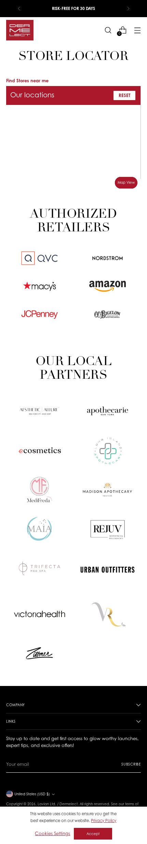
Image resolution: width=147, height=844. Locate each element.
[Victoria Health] (39, 614)
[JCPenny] (39, 314)
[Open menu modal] (137, 30)
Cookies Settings (52, 833)
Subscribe (131, 764)
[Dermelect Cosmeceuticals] (20, 30)
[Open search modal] (108, 30)
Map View (126, 182)
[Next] (128, 8)
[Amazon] (108, 286)
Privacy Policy (103, 820)
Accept (92, 834)
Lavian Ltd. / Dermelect (58, 804)
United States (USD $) (32, 794)
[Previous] (19, 8)
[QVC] (39, 258)
